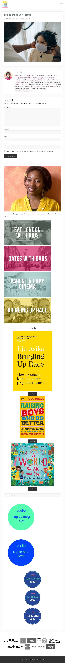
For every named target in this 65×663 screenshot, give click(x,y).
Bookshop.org (35, 86)
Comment (7, 107)
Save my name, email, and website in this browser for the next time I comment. (30, 151)
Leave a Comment (25, 18)
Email (6, 137)
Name (6, 129)
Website (6, 144)
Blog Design (32, 659)
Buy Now (32, 394)
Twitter (17, 91)
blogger (29, 75)
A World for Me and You (22, 84)
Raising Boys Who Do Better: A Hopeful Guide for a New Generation (34, 78)
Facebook (22, 91)
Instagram (29, 91)
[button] (61, 4)
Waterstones (50, 86)
